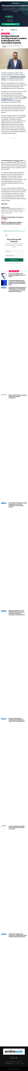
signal (21, 211)
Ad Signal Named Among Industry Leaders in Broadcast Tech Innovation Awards (13, 209)
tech (3, 213)
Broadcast (15, 210)
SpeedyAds (19, 1061)
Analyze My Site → (10, 24)
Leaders (11, 211)
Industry (22, 210)
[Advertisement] (14, 147)
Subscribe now (14, 260)
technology (9, 213)
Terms (22, 1063)
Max (5, 46)
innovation (5, 211)
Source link (4, 203)
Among (4, 210)
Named (16, 211)
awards (9, 210)
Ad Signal (16, 160)
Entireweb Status (9, 1063)
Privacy (17, 1063)
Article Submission (10, 1061)
